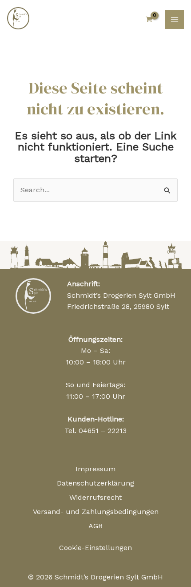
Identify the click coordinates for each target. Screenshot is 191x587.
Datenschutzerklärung (95, 483)
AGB (95, 526)
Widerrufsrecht (95, 497)
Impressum (95, 469)
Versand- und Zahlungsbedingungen (96, 511)
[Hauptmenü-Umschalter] (174, 19)
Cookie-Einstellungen (95, 547)
